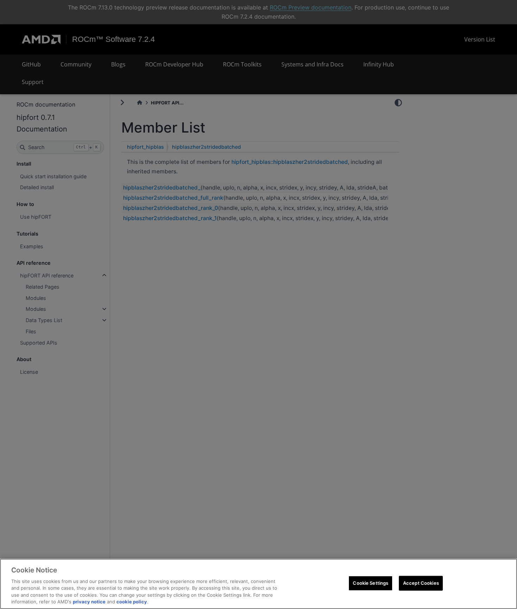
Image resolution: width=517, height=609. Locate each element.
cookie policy (131, 601)
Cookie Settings (370, 583)
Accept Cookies (421, 583)
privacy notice (89, 601)
